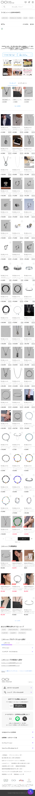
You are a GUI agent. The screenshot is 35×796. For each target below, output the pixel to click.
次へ (23, 538)
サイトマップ (27, 771)
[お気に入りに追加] (10, 551)
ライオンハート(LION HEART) (25, 670)
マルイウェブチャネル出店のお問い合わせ (12, 771)
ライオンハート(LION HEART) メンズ (10, 665)
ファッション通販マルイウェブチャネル (9, 670)
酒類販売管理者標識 (20, 766)
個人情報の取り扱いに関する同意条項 (11, 757)
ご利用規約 (4, 755)
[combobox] (17, 6)
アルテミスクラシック (26, 629)
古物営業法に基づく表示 (8, 766)
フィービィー (22, 632)
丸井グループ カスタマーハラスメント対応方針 (13, 760)
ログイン (30, 682)
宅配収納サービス (18, 774)
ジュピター (13, 632)
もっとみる (17, 106)
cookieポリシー (5, 763)
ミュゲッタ (4, 632)
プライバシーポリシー (14, 755)
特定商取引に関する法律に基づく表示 (20, 763)
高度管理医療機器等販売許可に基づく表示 (12, 768)
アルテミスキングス (13, 629)
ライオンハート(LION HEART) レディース (11, 663)
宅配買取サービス (6, 774)
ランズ (3, 629)
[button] (5, 18)
